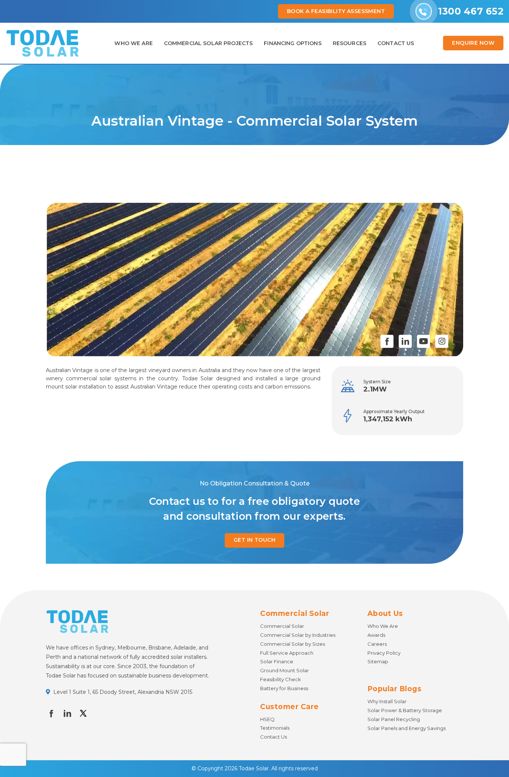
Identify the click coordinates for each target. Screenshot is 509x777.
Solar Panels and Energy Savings (406, 728)
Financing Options (292, 43)
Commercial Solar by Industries (297, 635)
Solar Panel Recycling (393, 719)
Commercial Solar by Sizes (292, 644)
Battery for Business (284, 688)
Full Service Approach (286, 653)
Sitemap (377, 661)
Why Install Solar (387, 701)
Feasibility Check (280, 679)
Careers (377, 644)
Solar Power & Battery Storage (404, 710)
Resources (349, 43)
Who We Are (133, 43)
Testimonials (275, 728)
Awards (376, 635)
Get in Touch (254, 540)
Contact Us (273, 737)
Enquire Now (473, 43)
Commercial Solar (282, 626)
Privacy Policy (384, 653)
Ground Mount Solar (284, 670)
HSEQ (267, 719)
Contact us (395, 43)
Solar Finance (276, 661)
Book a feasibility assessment (336, 11)
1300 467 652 (470, 11)
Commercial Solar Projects (208, 43)
